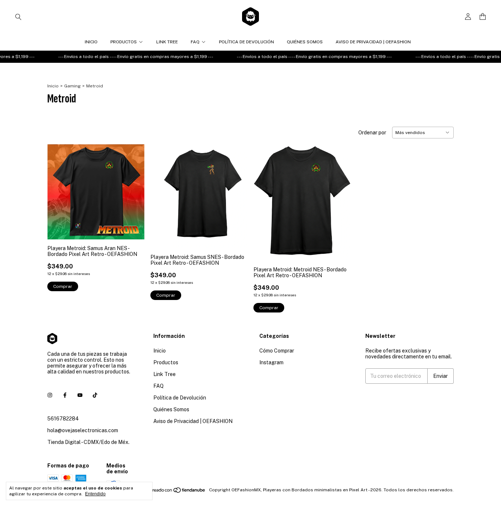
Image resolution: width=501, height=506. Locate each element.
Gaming (72, 85)
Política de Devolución (246, 41)
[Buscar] (18, 16)
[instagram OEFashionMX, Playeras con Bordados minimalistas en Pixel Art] (49, 395)
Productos (123, 41)
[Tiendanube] (178, 491)
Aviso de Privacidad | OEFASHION (373, 41)
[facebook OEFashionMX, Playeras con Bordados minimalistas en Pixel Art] (64, 395)
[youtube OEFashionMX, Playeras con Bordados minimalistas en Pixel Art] (80, 395)
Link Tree (167, 41)
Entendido (95, 493)
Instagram (271, 362)
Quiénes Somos (305, 41)
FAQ (195, 41)
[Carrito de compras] (482, 17)
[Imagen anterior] (58, 187)
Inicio (91, 41)
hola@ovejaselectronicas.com (82, 430)
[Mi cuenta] (468, 17)
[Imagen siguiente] (133, 187)
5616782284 (63, 419)
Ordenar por (372, 132)
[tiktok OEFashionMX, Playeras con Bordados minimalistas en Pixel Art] (95, 395)
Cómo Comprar (276, 351)
